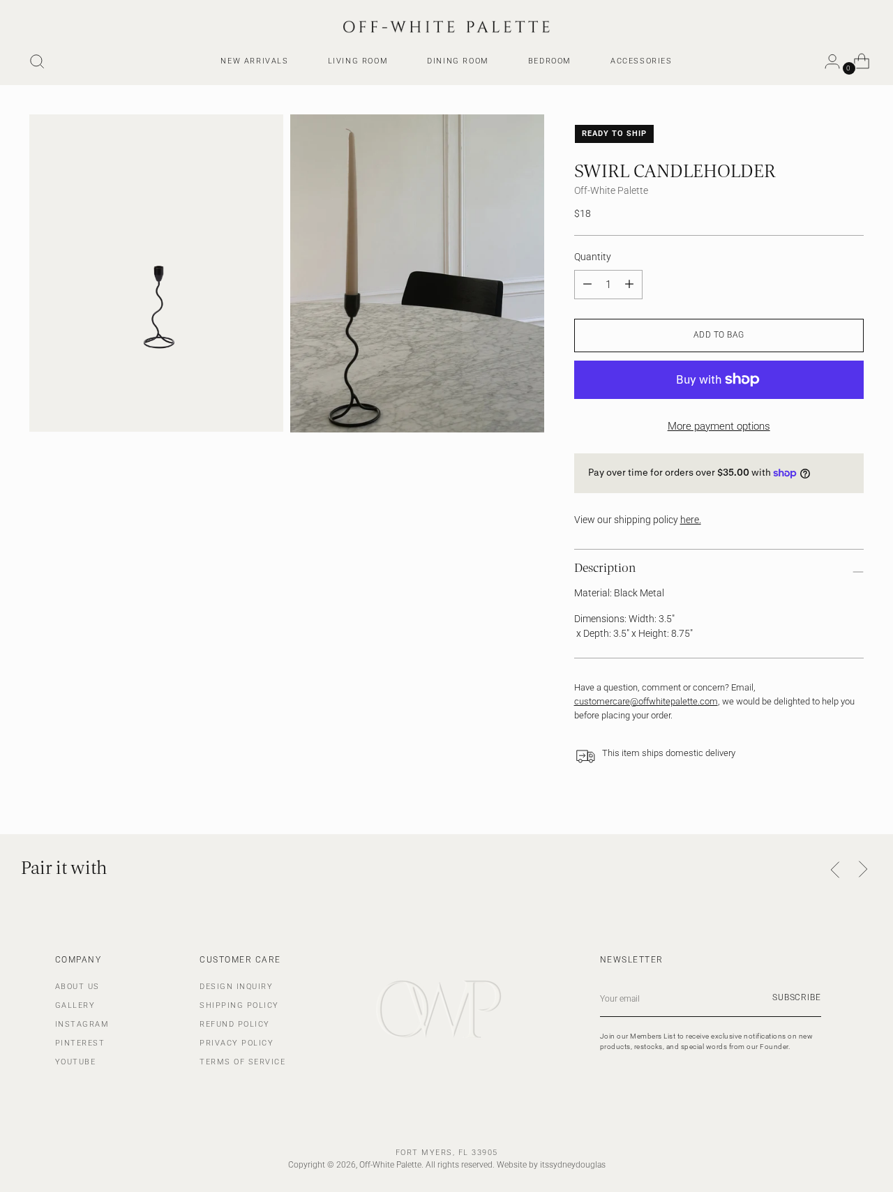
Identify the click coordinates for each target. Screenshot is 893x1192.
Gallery (75, 1005)
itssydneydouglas (573, 1165)
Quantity (592, 256)
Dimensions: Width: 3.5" (624, 618)
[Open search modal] (37, 61)
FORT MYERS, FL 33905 (447, 1152)
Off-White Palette (611, 190)
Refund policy (235, 1024)
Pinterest (80, 1043)
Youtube (75, 1061)
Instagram (82, 1024)
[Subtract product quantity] (629, 285)
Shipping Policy (239, 1005)
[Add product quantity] (587, 285)
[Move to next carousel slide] (863, 869)
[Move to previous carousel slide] (836, 870)
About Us (77, 986)
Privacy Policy (236, 1043)
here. (690, 519)
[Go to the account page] (827, 61)
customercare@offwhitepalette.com (646, 701)
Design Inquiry (236, 986)
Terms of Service (242, 1061)
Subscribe (796, 997)
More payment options (719, 426)
